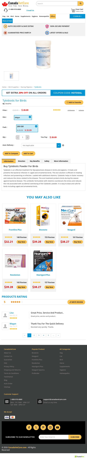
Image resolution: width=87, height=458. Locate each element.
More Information (61, 161)
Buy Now (21, 242)
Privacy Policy (9, 366)
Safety (46, 161)
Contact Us (8, 356)
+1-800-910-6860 (14, 9)
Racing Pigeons (26, 87)
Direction (21, 161)
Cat (8, 16)
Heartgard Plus (37, 366)
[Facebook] (29, 427)
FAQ (5, 363)
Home (4, 87)
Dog (3, 16)
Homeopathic (44, 16)
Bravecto (35, 353)
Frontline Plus (37, 360)
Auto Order (8, 383)
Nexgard (35, 356)
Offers (53, 16)
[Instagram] (50, 427)
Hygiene (35, 16)
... (53, 335)
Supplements (25, 16)
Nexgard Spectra (38, 370)
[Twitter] (36, 427)
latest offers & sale (59, 33)
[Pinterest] (43, 427)
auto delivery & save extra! (21, 26)
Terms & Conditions (11, 373)
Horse (17, 16)
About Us (7, 353)
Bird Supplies (13, 87)
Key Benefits (35, 161)
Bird (12, 16)
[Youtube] (57, 427)
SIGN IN (78, 16)
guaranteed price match (19, 33)
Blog (5, 380)
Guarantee (8, 360)
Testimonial (8, 377)
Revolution (36, 363)
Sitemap (7, 387)
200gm (17, 117)
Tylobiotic (37, 87)
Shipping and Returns (12, 370)
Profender (35, 373)
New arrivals (7, 21)
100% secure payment (60, 26)
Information (8, 161)
